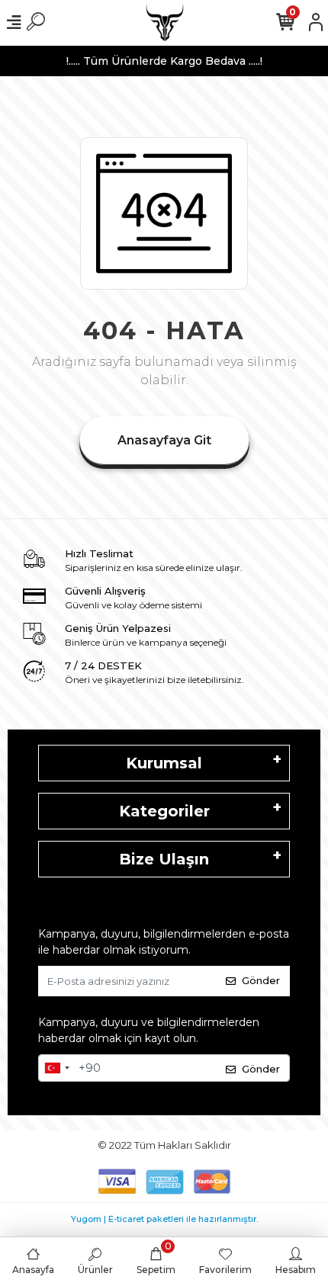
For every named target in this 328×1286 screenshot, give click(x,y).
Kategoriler (164, 811)
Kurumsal (164, 763)
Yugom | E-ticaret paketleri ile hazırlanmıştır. (164, 1219)
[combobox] (56, 1068)
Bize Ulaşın (164, 859)
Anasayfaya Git (164, 440)
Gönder (261, 980)
